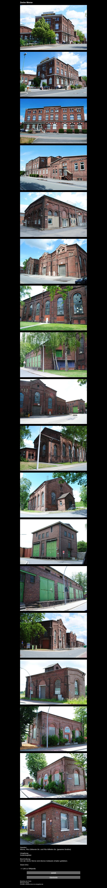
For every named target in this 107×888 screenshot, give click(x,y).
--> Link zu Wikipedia (28, 869)
